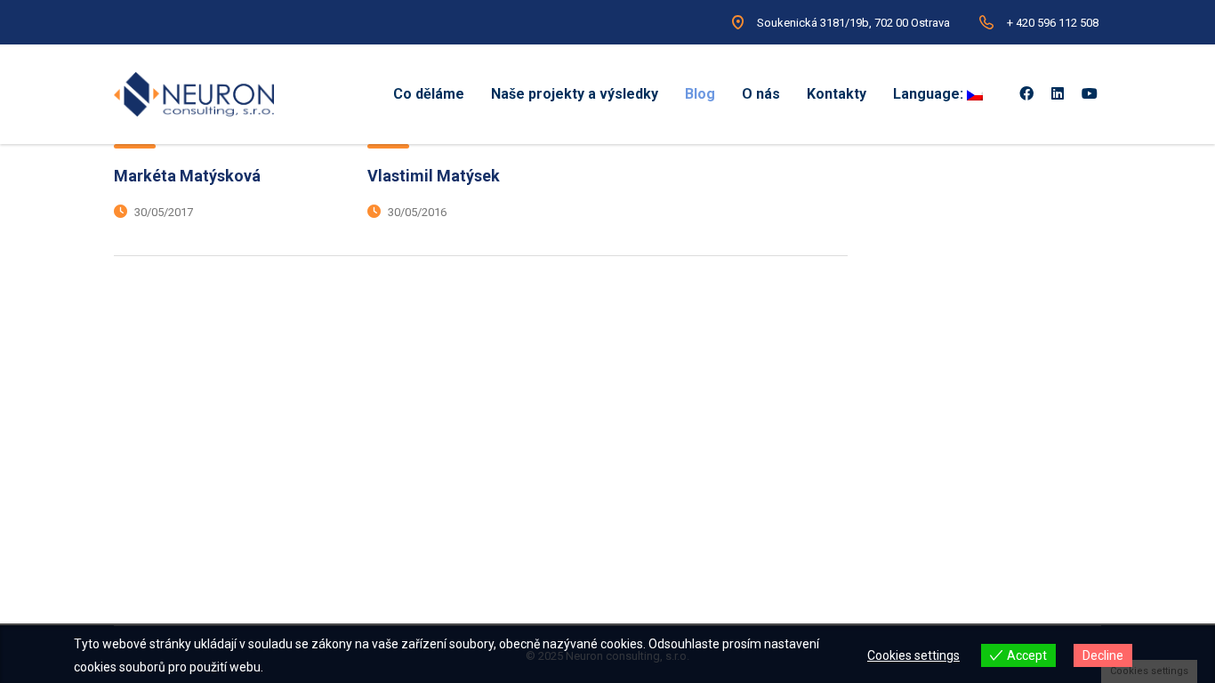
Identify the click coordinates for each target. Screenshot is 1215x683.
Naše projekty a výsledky (574, 93)
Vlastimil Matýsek (433, 175)
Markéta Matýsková (187, 175)
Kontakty (836, 93)
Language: (930, 93)
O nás (761, 93)
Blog (700, 93)
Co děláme (428, 93)
